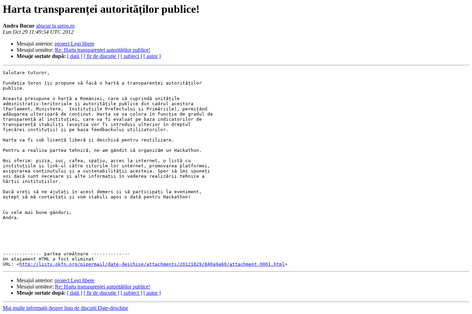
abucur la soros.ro (55, 26)
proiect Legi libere (74, 44)
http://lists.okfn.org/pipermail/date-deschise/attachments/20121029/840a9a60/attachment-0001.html (152, 264)
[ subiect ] (131, 56)
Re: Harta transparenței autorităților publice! (102, 50)
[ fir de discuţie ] (101, 56)
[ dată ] (74, 56)
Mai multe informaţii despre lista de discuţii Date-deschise (65, 308)
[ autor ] (152, 56)
